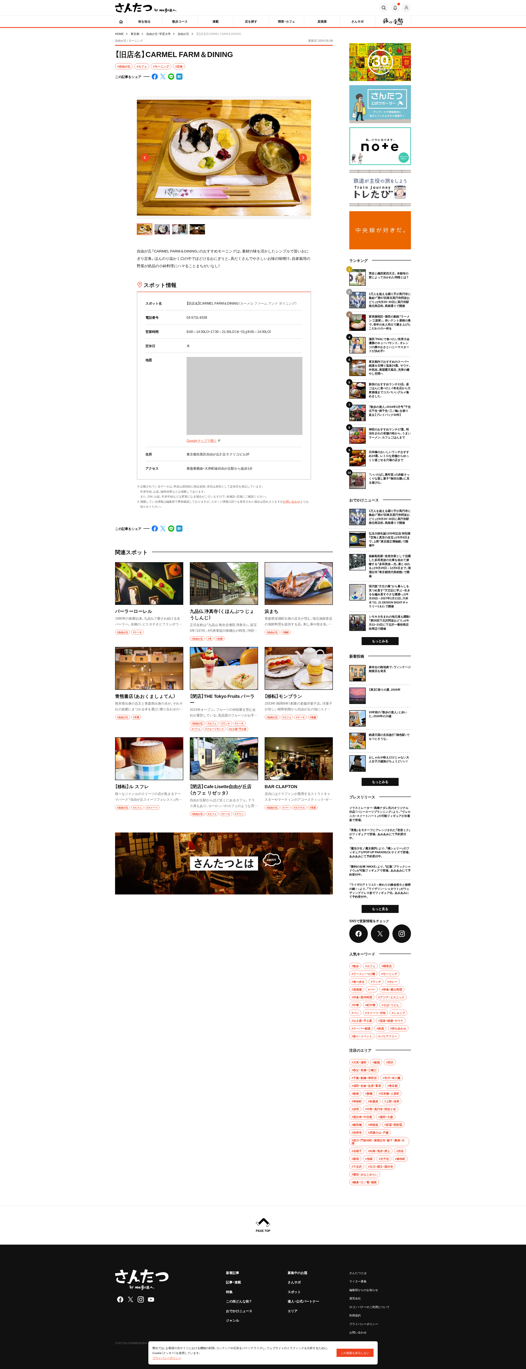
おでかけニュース (239, 1310)
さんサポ (294, 1282)
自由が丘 (183, 34)
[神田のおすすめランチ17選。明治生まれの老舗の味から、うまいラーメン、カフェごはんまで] (380, 434)
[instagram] (141, 1299)
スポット (294, 1291)
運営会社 (355, 1298)
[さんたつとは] (224, 863)
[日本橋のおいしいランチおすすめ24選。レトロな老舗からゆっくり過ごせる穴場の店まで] (380, 456)
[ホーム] (121, 21)
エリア (293, 1310)
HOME (119, 34)
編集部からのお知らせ (363, 1290)
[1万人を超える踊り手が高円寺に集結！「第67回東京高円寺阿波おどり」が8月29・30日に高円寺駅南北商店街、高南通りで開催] (380, 298)
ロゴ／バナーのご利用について (369, 1307)
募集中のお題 (297, 1272)
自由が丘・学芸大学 (158, 34)
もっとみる (380, 640)
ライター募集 (358, 1281)
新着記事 (232, 1272)
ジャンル (232, 1320)
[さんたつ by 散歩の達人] (146, 8)
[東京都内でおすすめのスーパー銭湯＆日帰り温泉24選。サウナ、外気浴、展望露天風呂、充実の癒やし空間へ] (380, 366)
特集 (229, 1291)
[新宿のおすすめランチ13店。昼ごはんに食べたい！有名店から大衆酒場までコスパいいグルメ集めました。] (380, 389)
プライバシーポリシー (363, 1324)
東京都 (135, 34)
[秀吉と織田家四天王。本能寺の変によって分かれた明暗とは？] (380, 277)
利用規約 (355, 1315)
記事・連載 (233, 1282)
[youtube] (151, 1299)
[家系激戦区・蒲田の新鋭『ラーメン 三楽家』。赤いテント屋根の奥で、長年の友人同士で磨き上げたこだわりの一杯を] (380, 321)
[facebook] (120, 1299)
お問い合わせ (291, 501)
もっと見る (380, 908)
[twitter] (130, 1299)
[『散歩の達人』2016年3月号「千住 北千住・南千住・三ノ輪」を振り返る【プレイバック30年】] (380, 411)
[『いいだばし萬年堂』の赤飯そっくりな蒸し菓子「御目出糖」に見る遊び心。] (380, 479)
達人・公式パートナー (303, 1301)
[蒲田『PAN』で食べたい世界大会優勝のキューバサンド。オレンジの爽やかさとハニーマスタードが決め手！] (380, 343)
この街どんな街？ (239, 1301)
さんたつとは (358, 1273)
